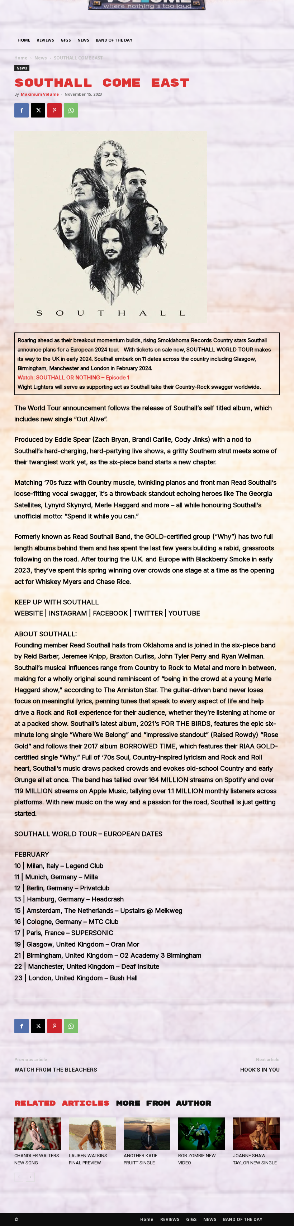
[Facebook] (21, 110)
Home (24, 40)
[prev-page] (18, 1177)
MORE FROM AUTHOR (163, 1103)
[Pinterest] (54, 110)
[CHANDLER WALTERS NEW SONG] (37, 1133)
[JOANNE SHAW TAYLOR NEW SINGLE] (256, 1133)
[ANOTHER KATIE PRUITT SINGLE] (147, 1133)
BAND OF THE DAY (114, 40)
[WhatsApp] (71, 110)
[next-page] (30, 1177)
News (40, 58)
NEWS (83, 40)
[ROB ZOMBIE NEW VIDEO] (201, 1133)
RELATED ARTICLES (61, 1103)
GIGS (66, 40)
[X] (38, 110)
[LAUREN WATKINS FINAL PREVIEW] (92, 1133)
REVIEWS (45, 40)
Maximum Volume (40, 94)
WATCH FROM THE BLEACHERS (55, 1070)
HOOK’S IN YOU (260, 1070)
